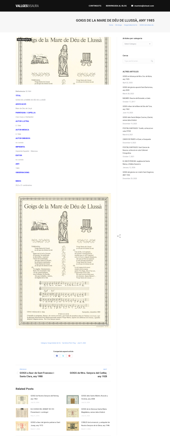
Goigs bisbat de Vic (24, 39)
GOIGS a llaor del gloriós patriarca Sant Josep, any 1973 (45, 423)
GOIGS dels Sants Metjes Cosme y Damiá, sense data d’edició (138, 118)
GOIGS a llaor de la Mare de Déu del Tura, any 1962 (137, 107)
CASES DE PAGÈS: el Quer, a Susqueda (137, 139)
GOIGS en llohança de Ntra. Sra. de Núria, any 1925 (137, 77)
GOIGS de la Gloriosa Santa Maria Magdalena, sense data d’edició (94, 410)
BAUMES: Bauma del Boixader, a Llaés (136, 98)
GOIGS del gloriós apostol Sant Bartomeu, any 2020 (138, 88)
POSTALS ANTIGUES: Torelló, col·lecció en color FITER (138, 129)
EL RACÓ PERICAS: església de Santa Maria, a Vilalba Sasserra (136, 162)
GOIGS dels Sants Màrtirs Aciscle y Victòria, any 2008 (94, 397)
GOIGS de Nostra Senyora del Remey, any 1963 (45, 397)
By (69, 343)
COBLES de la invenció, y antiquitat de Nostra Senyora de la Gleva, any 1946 (95, 423)
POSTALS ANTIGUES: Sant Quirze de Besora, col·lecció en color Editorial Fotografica (136, 150)
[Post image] (22, 399)
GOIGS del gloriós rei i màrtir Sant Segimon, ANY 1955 (138, 173)
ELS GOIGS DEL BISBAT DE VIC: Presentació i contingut (42, 410)
